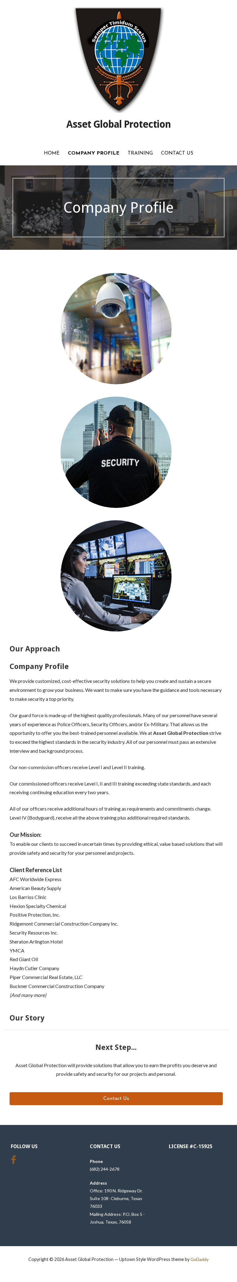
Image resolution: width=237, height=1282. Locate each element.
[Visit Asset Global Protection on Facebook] (13, 1161)
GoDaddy (199, 1259)
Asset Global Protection (118, 124)
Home (52, 153)
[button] (116, 1098)
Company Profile (93, 153)
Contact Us (177, 153)
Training (140, 153)
